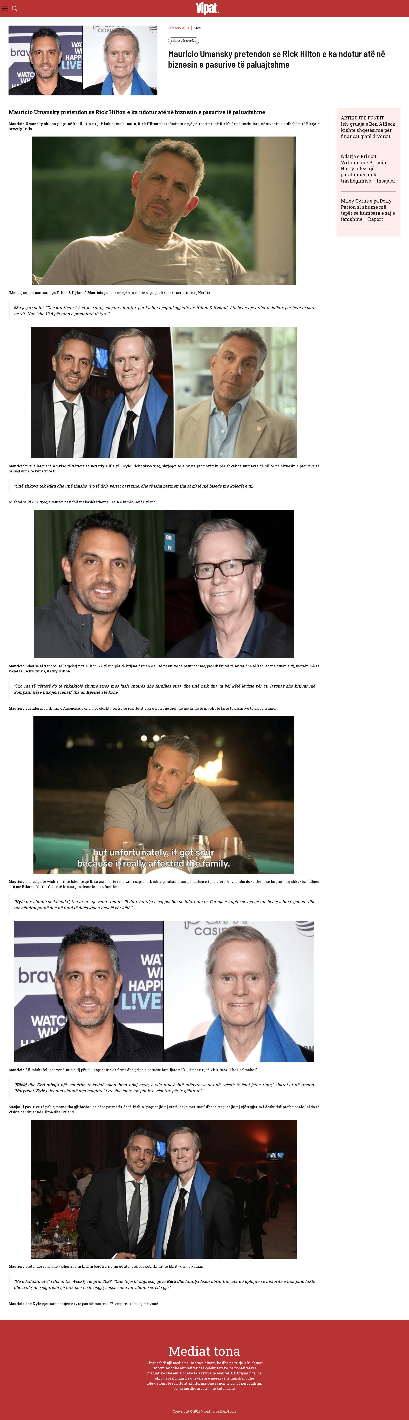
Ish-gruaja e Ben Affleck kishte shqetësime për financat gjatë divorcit (368, 130)
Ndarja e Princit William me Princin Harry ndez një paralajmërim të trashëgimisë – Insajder (368, 168)
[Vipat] (206, 8)
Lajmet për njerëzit (183, 40)
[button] (15, 8)
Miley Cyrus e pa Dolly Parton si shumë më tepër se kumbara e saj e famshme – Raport (368, 209)
